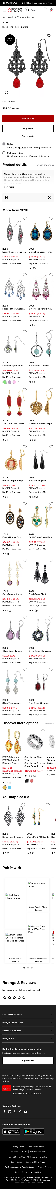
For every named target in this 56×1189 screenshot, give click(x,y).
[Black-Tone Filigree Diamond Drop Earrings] (14, 817)
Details (15, 108)
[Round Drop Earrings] (14, 459)
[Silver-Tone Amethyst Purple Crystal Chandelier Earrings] (41, 288)
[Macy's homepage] (3, 17)
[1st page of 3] (24, 968)
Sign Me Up (28, 1060)
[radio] (4, 382)
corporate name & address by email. (27, 1183)
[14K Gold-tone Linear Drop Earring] (14, 403)
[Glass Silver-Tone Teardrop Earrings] (14, 630)
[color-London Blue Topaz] (9, 787)
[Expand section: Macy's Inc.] (28, 1039)
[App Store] (11, 1131)
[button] (28, 64)
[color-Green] (5, 382)
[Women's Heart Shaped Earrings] (41, 403)
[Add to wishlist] (49, 35)
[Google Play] (34, 1131)
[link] (14, 256)
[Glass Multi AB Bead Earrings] (38, 817)
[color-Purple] (9, 382)
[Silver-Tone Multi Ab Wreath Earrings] (41, 630)
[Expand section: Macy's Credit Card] (28, 1023)
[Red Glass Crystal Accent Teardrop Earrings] (41, 682)
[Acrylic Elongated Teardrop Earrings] (41, 459)
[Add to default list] (25, 218)
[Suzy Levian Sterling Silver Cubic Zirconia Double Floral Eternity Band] (34, 741)
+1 (18, 382)
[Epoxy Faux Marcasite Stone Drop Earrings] (14, 231)
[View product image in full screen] (6, 92)
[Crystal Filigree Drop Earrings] (14, 345)
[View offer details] (28, 197)
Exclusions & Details (21, 1093)
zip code (22, 147)
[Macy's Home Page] (15, 10)
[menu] (4, 10)
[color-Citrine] (5, 787)
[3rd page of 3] (32, 968)
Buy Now (28, 128)
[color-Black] (27, 781)
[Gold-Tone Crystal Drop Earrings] (41, 516)
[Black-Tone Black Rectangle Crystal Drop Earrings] (41, 573)
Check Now (36, 1093)
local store (24, 156)
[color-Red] (31, 781)
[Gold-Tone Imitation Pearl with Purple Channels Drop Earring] (14, 573)
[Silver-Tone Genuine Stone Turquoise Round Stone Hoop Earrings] (41, 345)
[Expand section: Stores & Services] (28, 1031)
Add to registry (28, 136)
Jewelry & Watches (16, 17)
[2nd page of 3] (28, 968)
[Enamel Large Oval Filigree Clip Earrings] (14, 516)
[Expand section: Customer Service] (28, 1015)
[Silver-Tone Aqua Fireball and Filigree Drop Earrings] (14, 682)
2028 (5, 22)
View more (9, 186)
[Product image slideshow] (28, 64)
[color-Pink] (14, 382)
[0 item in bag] (51, 10)
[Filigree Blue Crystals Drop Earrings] (14, 288)
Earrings (30, 17)
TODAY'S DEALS (10, 3)
